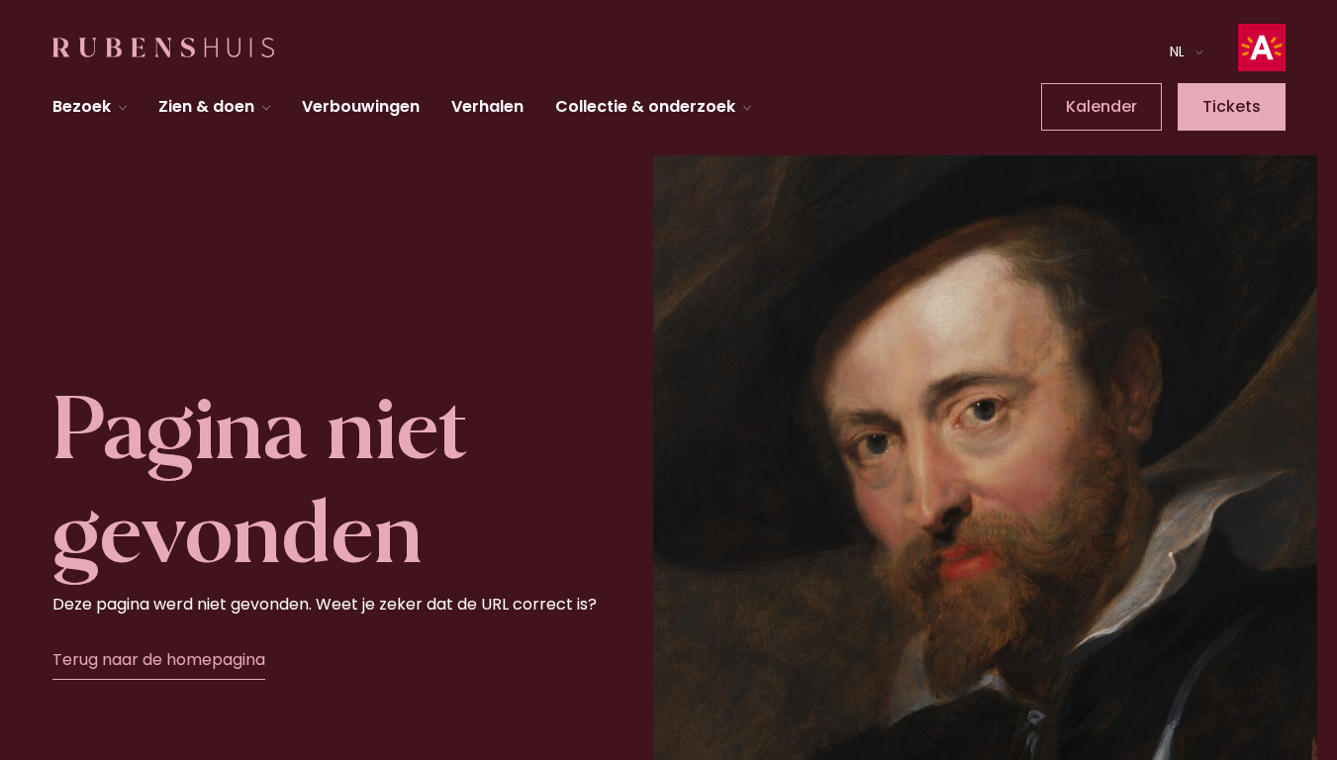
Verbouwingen (361, 106)
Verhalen (487, 106)
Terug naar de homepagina (158, 659)
